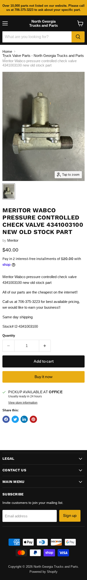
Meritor (12, 240)
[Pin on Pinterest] (33, 419)
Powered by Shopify (43, 571)
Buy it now (43, 376)
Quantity (8, 335)
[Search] (78, 36)
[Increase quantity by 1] (45, 346)
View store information (22, 402)
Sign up (70, 515)
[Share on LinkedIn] (24, 419)
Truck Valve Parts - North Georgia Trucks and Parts (43, 55)
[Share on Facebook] (6, 419)
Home (7, 51)
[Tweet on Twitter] (15, 419)
